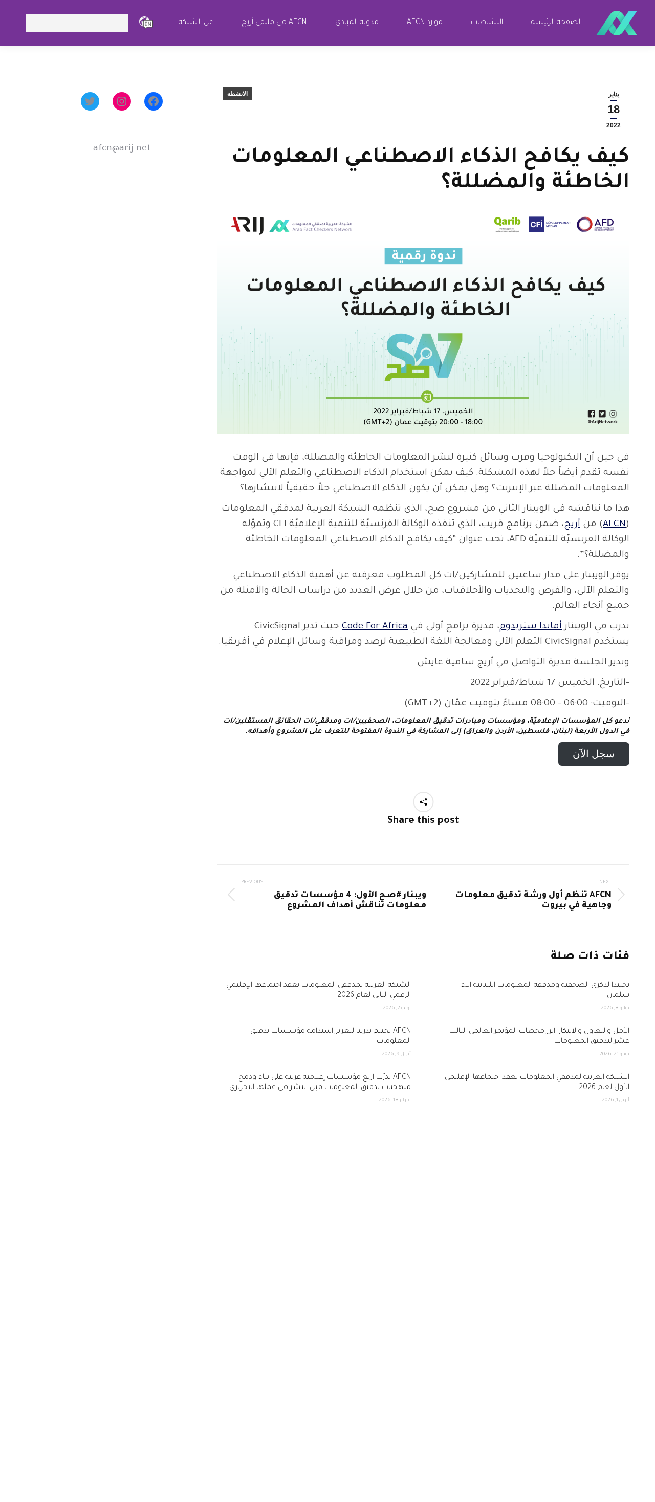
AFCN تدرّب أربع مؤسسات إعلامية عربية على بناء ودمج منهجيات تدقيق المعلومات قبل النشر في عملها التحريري (319, 1083)
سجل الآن (594, 753)
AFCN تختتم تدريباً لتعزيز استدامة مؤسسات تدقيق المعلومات (330, 1037)
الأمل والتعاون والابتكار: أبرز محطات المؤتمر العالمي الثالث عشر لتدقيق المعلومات (539, 1037)
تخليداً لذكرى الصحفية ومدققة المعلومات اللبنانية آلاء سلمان (545, 991)
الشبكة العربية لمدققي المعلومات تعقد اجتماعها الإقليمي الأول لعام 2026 (537, 1083)
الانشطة (237, 93)
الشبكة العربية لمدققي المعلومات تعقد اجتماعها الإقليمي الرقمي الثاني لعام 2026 (318, 991)
